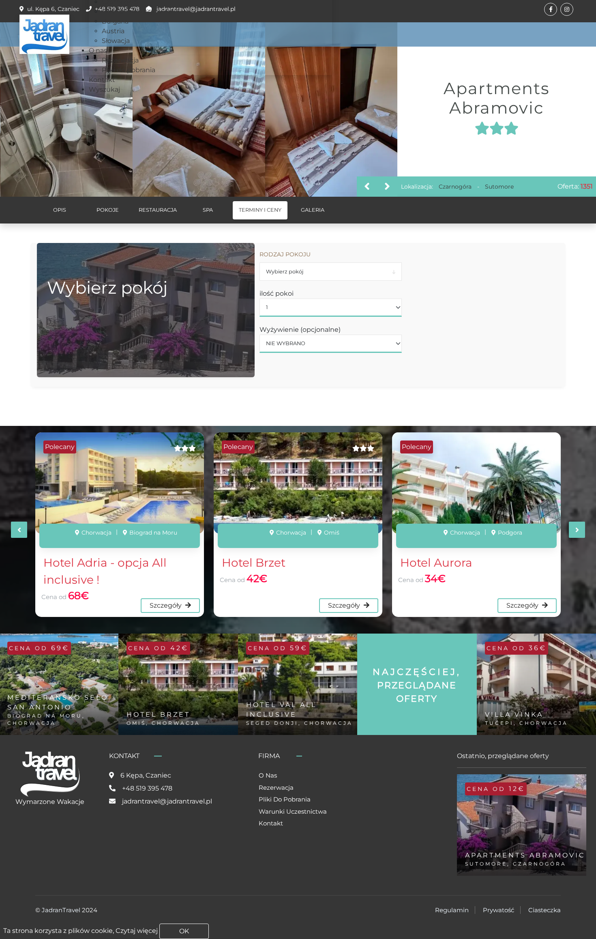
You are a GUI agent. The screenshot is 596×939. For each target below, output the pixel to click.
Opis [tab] (59, 210)
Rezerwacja (276, 787)
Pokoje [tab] (107, 210)
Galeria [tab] (312, 210)
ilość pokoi (276, 293)
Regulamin (452, 910)
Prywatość (498, 910)
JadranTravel (61, 910)
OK (184, 931)
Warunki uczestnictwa (293, 811)
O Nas (268, 775)
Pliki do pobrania (285, 799)
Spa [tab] (208, 210)
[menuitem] (137, 11)
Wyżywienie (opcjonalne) (300, 329)
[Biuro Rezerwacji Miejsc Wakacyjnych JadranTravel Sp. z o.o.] (44, 34)
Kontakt (271, 823)
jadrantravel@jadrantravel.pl (167, 801)
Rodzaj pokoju (285, 254)
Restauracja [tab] (158, 210)
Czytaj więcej (137, 931)
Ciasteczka (544, 910)
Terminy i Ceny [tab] (260, 210)
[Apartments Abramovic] (66, 109)
